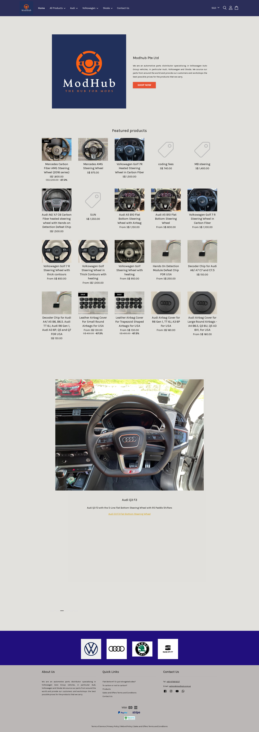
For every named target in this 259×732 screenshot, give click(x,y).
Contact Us (123, 8)
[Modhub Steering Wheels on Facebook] (165, 692)
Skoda (106, 8)
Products (107, 689)
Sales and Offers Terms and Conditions (120, 693)
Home (41, 8)
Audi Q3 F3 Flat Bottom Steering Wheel (129, 513)
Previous (48, 491)
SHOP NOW (144, 85)
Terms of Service (98, 726)
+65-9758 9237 (173, 682)
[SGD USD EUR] (214, 8)
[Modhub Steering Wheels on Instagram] (171, 692)
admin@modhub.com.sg (180, 686)
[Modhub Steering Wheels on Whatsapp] (183, 692)
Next (211, 491)
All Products (56, 8)
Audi (72, 8)
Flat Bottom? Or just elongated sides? (119, 682)
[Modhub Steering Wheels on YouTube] (177, 692)
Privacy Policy (113, 726)
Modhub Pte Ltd (146, 58)
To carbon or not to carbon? (115, 685)
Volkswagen (89, 8)
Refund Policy (126, 726)
